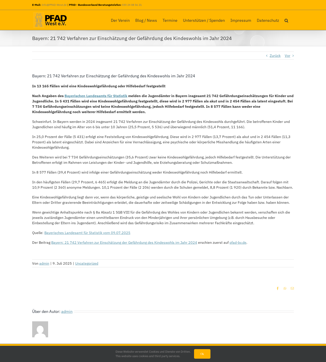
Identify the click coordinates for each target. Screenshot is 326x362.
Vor (287, 55)
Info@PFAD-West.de (54, 4)
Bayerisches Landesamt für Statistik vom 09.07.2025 (87, 232)
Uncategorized (86, 263)
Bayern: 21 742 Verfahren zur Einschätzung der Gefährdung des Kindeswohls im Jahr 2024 (124, 242)
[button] (286, 19)
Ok (202, 354)
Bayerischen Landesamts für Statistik (96, 96)
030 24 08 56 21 (132, 4)
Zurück (275, 55)
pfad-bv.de (238, 242)
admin (44, 263)
